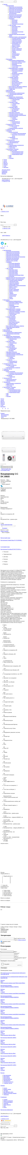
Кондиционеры (10, 5)
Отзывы (5, 1099)
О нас (4, 166)
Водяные (14, 111)
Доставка (5, 1090)
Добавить (3, 490)
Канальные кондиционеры (15, 10)
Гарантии (5, 1103)
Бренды (5, 162)
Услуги (5, 159)
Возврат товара (7, 1089)
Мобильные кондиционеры (16, 8)
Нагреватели (15, 78)
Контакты (5, 167)
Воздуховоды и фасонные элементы (18, 86)
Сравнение (4, 171)
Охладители (15, 80)
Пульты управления (17, 48)
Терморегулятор (16, 123)
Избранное (4, 172)
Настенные (15, 20)
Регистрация (4, 932)
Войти (2, 942)
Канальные (15, 22)
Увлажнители (9, 143)
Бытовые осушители (14, 125)
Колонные (14, 33)
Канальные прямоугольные (18, 61)
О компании (4, 1097)
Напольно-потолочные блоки (16, 275)
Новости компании (8, 1100)
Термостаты (15, 138)
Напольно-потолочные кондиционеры (14, 13)
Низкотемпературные (17, 154)
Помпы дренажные (16, 50)
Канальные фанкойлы (14, 266)
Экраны (14, 57)
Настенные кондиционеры (15, 7)
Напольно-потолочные (17, 23)
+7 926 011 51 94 (6, 181)
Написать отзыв (4, 929)
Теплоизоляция (16, 53)
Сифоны (14, 52)
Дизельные (14, 106)
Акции (5, 160)
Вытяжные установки (17, 73)
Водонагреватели (10, 91)
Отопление (9, 130)
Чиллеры (11, 158)
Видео (5, 1107)
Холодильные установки (12, 149)
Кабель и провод (16, 46)
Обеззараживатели (13, 142)
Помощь (5, 164)
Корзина (4, 173)
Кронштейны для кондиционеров (16, 44)
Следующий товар (5, 470)
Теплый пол (12, 120)
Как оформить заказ (8, 1092)
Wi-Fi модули (15, 47)
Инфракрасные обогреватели (16, 98)
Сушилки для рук (10, 129)
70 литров (14, 126)
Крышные (14, 64)
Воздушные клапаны (17, 82)
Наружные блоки (16, 26)
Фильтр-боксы (15, 81)
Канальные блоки (13, 273)
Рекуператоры (15, 85)
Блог (4, 1106)
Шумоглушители (16, 83)
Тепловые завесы (13, 107)
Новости (5, 163)
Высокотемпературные (17, 151)
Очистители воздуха (14, 141)
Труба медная (15, 55)
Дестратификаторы (16, 65)
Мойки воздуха (13, 146)
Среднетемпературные (17, 153)
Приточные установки (17, 69)
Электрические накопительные (16, 93)
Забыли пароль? (22, 940)
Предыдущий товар (6, 468)
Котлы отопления (13, 132)
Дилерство (6, 1094)
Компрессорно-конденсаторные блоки (15, 277)
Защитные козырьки (17, 40)
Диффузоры (12, 89)
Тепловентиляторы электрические (17, 115)
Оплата (5, 1088)
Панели (14, 51)
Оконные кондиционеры (15, 16)
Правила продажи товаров (9, 1093)
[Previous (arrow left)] (1, 465)
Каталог (5, 4)
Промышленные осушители (16, 128)
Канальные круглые (17, 63)
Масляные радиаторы (14, 112)
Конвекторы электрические (16, 97)
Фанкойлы (11, 18)
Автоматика (12, 137)
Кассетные (14, 21)
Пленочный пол (16, 121)
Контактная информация (7, 1109)
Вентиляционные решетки (15, 87)
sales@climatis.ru (6, 180)
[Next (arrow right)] (2, 465)
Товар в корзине (4, 531)
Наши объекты (7, 1104)
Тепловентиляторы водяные (16, 113)
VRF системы (12, 25)
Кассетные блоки (13, 272)
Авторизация (4, 931)
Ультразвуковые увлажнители (16, 145)
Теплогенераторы (13, 116)
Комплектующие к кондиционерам (17, 37)
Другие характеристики (6, 524)
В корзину (4, 528)
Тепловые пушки (13, 102)
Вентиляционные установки (16, 68)
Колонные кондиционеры (15, 14)
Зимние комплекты (16, 42)
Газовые (14, 100)
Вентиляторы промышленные (16, 60)
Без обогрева (15, 110)
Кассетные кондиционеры (15, 9)
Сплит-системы (13, 150)
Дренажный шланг (16, 39)
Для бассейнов (15, 74)
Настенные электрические (15, 374)
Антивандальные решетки (18, 38)
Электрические (16, 99)
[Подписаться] (15, 1126)
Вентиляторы (9, 90)
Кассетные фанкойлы (14, 264)
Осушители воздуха (11, 124)
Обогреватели (9, 95)
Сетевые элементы (13, 77)
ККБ (10, 155)
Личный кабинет (6, 169)
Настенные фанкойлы (14, 263)
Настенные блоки (13, 271)
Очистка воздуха (10, 140)
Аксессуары (15, 67)
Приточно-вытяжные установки (17, 311)
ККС (10, 156)
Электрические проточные (15, 94)
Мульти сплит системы (14, 17)
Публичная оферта (8, 1102)
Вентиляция (9, 59)
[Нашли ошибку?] (14, 1153)
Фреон (13, 56)
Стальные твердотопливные (19, 133)
